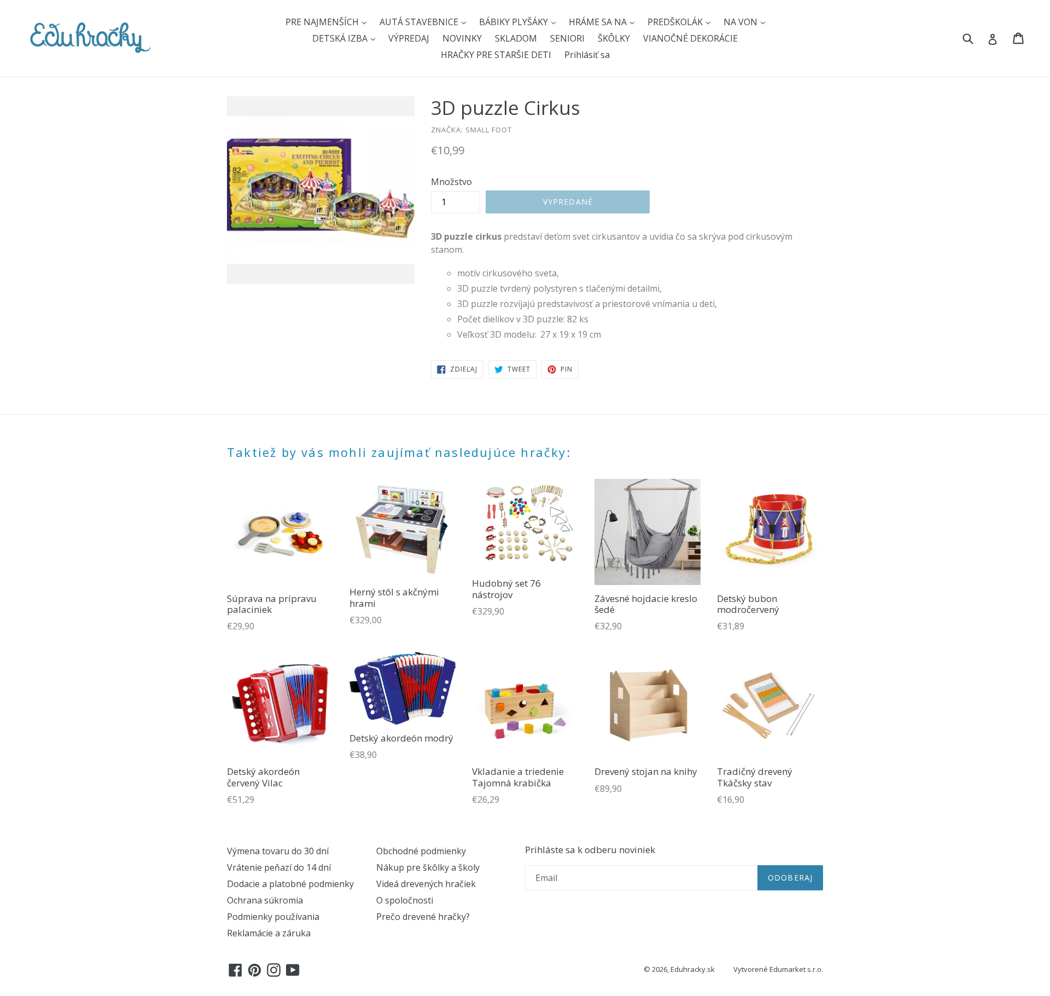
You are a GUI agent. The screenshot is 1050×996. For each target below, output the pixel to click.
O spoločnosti (404, 900)
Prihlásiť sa (587, 55)
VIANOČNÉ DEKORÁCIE (690, 38)
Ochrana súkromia (265, 900)
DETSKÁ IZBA (341, 38)
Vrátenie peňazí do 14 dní (279, 867)
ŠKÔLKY (614, 38)
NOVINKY (462, 38)
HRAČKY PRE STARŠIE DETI (496, 55)
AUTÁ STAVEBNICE (420, 22)
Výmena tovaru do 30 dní (278, 851)
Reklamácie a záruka (269, 933)
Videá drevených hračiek (426, 884)
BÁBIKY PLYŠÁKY (514, 22)
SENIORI (567, 38)
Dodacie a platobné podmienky (290, 884)
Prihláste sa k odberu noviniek (590, 849)
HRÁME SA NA (599, 22)
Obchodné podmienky (421, 851)
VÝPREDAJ (408, 38)
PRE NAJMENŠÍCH (323, 22)
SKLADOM (516, 38)
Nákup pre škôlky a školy (428, 867)
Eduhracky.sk (692, 969)
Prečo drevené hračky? (423, 917)
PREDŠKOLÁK (676, 22)
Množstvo (451, 182)
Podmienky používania (273, 917)
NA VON (742, 22)
